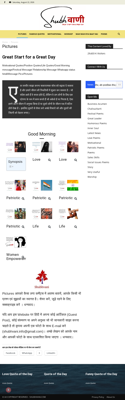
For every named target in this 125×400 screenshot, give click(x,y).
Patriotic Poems (96, 147)
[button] (119, 34)
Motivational (54, 34)
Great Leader (95, 118)
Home (5, 42)
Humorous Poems (97, 123)
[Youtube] (10, 2)
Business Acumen (97, 103)
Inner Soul (93, 128)
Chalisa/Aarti (95, 108)
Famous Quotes (37, 34)
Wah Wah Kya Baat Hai (87, 34)
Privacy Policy (98, 397)
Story (90, 167)
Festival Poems (96, 113)
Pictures (22, 34)
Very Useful (94, 171)
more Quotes (7, 383)
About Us (111, 397)
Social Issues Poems (98, 162)
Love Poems (94, 137)
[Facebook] (4, 2)
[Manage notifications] (8, 390)
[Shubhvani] (62, 17)
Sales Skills (93, 157)
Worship (68, 34)
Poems (104, 34)
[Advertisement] (62, 65)
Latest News (94, 133)
